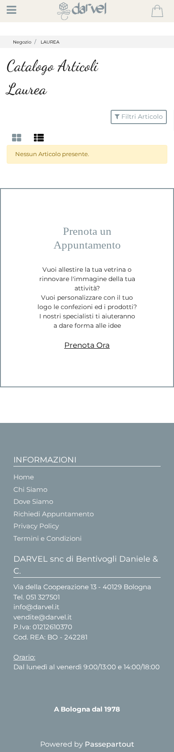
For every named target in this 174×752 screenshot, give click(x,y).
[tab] (18, 138)
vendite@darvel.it (42, 617)
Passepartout (109, 744)
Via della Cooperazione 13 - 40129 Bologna (82, 587)
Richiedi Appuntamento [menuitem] (53, 514)
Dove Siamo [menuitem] (33, 501)
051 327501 (43, 597)
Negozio (22, 42)
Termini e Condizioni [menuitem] (47, 538)
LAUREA (50, 42)
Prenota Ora (87, 345)
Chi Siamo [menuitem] (30, 489)
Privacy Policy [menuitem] (36, 526)
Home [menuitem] (23, 477)
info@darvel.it (36, 607)
